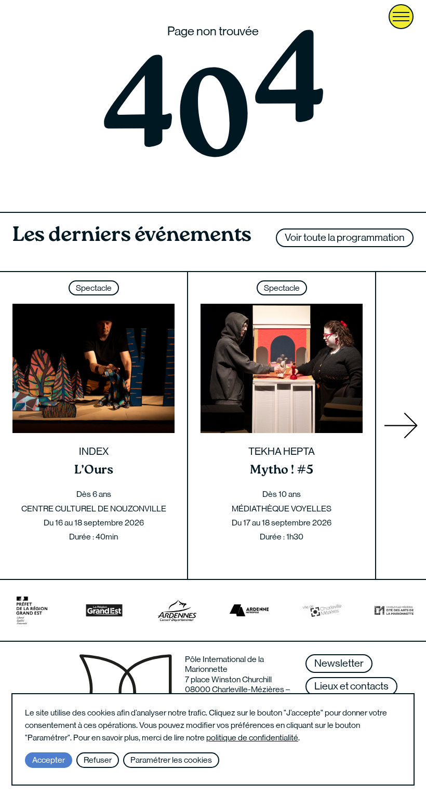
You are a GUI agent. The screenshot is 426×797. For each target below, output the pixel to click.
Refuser (98, 760)
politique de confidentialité (252, 737)
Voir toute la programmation (345, 238)
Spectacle (94, 288)
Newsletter (339, 663)
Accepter (48, 760)
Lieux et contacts (351, 686)
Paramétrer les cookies (171, 760)
